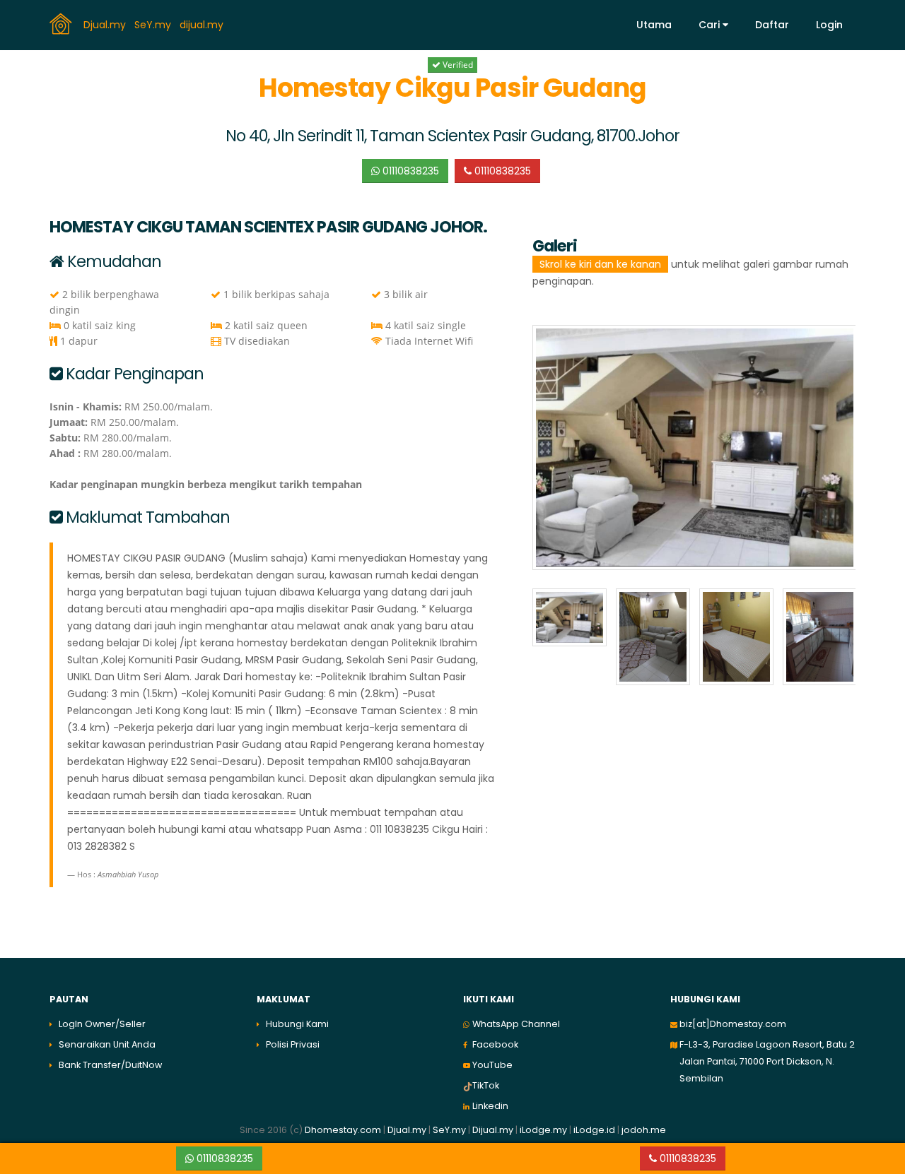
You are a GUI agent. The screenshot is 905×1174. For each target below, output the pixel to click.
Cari (711, 25)
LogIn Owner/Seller (102, 1024)
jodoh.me (643, 1130)
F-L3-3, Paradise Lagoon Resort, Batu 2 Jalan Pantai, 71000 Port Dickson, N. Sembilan (767, 1061)
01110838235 (409, 171)
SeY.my (154, 24)
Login (829, 25)
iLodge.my (543, 1130)
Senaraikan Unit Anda (107, 1044)
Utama (654, 25)
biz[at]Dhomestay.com (732, 1024)
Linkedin (490, 1106)
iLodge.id (595, 1130)
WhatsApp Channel (516, 1024)
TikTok (485, 1085)
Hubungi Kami (297, 1024)
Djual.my (106, 24)
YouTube (492, 1065)
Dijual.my (492, 1130)
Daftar (772, 25)
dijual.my (203, 24)
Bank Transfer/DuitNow (110, 1065)
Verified (456, 65)
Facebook (495, 1044)
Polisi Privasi (293, 1044)
